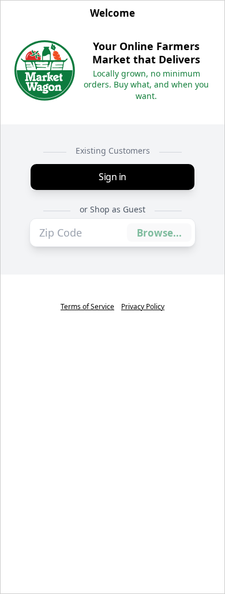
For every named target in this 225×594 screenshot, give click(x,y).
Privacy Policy (142, 306)
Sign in (112, 176)
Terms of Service (87, 306)
